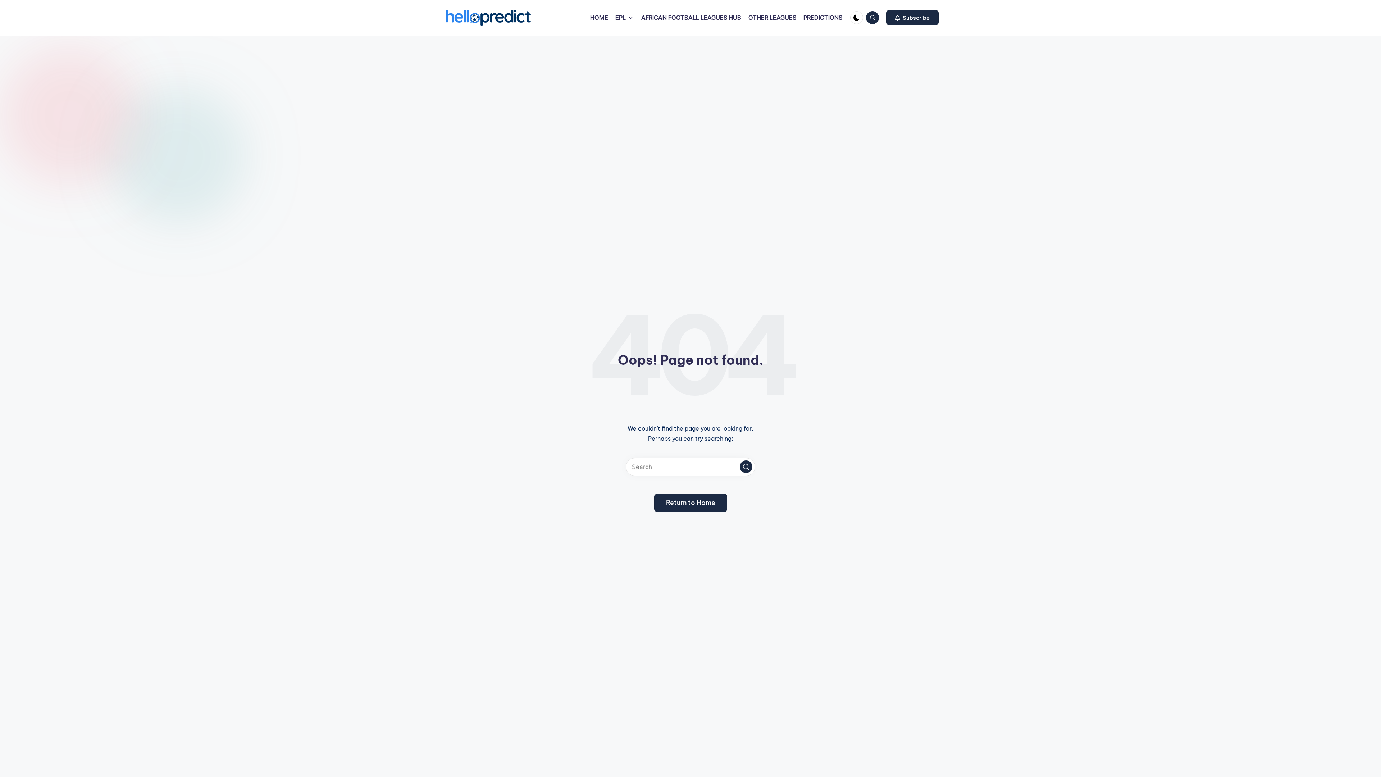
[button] (912, 17)
